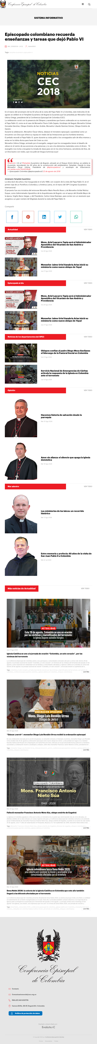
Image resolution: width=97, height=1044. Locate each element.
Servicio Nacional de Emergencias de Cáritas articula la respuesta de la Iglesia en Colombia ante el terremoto (64, 373)
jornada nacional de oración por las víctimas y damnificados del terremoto (53, 670)
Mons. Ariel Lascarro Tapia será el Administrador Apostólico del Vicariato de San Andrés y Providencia (66, 244)
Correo (41, 1041)
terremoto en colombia (51, 909)
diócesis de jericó (41, 748)
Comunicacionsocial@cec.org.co (24, 994)
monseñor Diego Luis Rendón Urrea (22, 748)
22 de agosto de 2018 (51, 171)
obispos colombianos (65, 672)
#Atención (11, 163)
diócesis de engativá (63, 826)
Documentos (48, 1041)
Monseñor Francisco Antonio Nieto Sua (23, 826)
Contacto (15, 989)
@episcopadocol (53, 167)
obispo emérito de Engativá (46, 826)
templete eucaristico (16, 52)
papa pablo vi (28, 52)
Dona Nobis (14, 907)
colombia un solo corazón (19, 670)
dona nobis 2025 (24, 907)
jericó (50, 748)
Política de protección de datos (27, 1013)
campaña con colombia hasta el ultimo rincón (28, 909)
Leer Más (86, 672)
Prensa (56, 1041)
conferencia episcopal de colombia (25, 672)
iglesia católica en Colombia (47, 672)
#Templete (26, 163)
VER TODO (88, 229)
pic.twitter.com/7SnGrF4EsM (18, 169)
